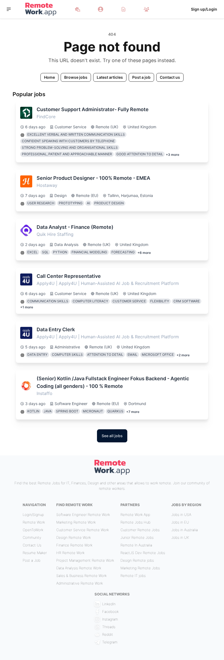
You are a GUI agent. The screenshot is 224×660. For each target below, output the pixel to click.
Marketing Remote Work (76, 522)
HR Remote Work (70, 552)
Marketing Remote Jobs (140, 568)
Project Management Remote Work (85, 560)
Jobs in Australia (184, 530)
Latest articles (110, 77)
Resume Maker (35, 552)
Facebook (110, 611)
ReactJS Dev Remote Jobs (142, 552)
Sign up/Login (204, 9)
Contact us (170, 77)
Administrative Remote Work (79, 583)
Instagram (110, 619)
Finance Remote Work (74, 545)
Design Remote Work (73, 537)
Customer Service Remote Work (82, 530)
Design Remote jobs (137, 560)
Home (49, 77)
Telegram (109, 642)
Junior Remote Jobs (137, 537)
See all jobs (112, 435)
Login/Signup (33, 514)
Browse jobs (75, 77)
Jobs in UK (180, 537)
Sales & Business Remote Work (81, 575)
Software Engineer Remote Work (83, 514)
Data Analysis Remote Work (78, 568)
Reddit (107, 634)
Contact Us (32, 545)
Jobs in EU (180, 522)
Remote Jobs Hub (135, 522)
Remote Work (34, 522)
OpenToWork (33, 530)
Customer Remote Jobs (140, 530)
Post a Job (31, 560)
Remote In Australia (136, 545)
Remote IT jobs (133, 575)
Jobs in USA (181, 514)
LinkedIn (109, 604)
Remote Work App (135, 514)
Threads (108, 627)
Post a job (141, 77)
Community (32, 537)
